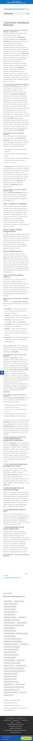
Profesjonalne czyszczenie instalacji (12, 639)
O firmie (18, 722)
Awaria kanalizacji (8, 601)
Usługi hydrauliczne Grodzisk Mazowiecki (14, 668)
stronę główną (11, 81)
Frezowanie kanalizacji (15, 726)
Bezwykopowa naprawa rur (16, 724)
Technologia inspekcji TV (10, 657)
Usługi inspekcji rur (8, 684)
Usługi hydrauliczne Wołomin (11, 705)
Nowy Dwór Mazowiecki (22, 633)
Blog (12, 722)
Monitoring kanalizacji (9, 633)
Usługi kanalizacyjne (20, 684)
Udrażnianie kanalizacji (9, 660)
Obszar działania (16, 732)
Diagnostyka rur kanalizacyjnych (11, 620)
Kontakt (24, 720)
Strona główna (10, 718)
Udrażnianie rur (21, 660)
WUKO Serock (23, 692)
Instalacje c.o (21, 718)
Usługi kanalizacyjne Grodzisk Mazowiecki (14, 687)
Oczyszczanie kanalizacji (10, 636)
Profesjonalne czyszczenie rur (11, 644)
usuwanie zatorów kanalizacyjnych (12, 663)
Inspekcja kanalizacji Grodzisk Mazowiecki (14, 625)
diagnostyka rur (22, 617)
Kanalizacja (7, 720)
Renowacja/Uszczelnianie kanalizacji (15, 730)
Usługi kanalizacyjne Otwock (10, 692)
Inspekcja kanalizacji (22, 622)
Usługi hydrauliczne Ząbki (10, 679)
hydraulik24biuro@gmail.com (12, 577)
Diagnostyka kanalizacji (9, 614)
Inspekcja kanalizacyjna (9, 628)
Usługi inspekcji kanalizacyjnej (11, 681)
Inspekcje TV (16, 720)
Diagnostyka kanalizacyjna (10, 617)
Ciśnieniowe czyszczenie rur (10, 612)
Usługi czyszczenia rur (9, 665)
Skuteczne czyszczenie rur (10, 652)
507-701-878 (18, 79)
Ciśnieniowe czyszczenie (10, 609)
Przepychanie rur (24, 644)
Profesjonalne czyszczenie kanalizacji (13, 641)
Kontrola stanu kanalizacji (10, 630)
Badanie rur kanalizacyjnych (10, 604)
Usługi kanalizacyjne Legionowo (11, 690)
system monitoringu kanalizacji (11, 655)
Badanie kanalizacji (19, 601)
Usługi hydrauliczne (21, 665)
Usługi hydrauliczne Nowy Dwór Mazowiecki (14, 671)
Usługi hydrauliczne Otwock (10, 673)
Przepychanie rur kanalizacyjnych (12, 647)
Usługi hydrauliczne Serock (10, 676)
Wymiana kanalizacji (15, 728)
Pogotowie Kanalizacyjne (10, 700)
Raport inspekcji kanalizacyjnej (11, 649)
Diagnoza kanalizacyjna (9, 622)
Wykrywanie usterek (8, 695)
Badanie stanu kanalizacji (10, 606)
